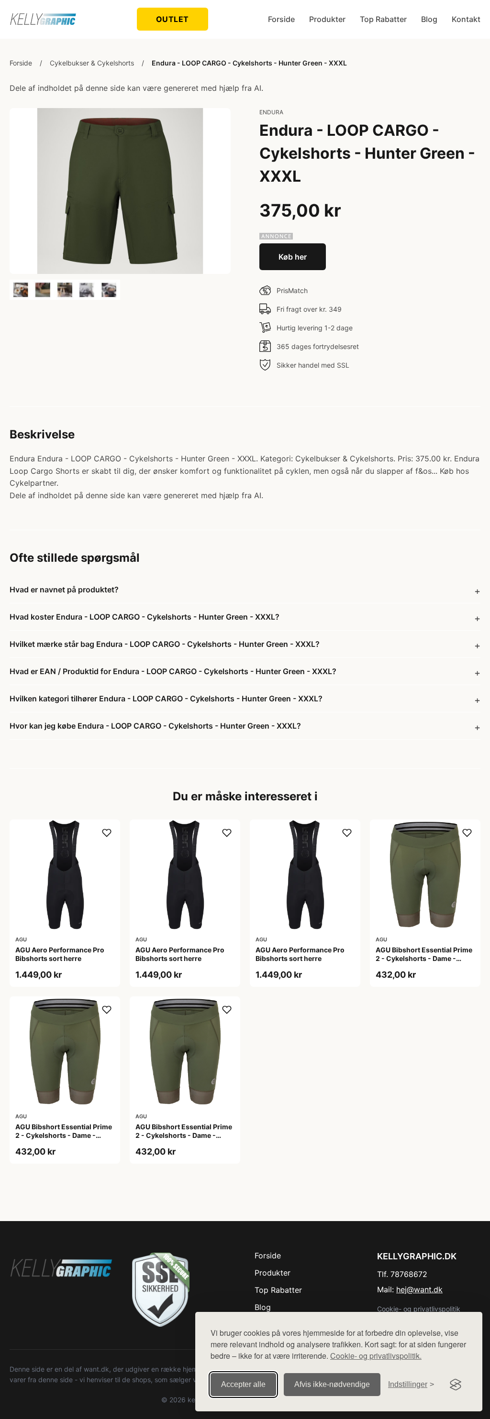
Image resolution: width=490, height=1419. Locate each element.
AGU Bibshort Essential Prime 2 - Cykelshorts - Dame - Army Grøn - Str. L (63, 1135)
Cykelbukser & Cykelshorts (92, 63)
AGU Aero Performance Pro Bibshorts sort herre (59, 954)
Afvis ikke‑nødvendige (332, 1384)
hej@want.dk (419, 1289)
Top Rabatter (383, 19)
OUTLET (172, 19)
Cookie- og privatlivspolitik (418, 1309)
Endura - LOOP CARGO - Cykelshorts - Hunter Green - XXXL (249, 63)
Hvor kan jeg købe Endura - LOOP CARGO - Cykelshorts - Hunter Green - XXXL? (155, 726)
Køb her (292, 257)
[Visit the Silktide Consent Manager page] (455, 1384)
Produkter (327, 19)
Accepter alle (243, 1384)
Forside (281, 19)
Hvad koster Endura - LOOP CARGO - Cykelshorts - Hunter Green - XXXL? (144, 617)
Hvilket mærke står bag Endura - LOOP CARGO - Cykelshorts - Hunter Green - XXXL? (165, 644)
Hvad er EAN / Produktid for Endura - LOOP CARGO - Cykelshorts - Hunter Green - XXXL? (173, 671)
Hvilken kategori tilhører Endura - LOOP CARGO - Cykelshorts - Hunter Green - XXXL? (166, 698)
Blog (429, 19)
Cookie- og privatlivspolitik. (376, 1355)
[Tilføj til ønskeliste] (106, 832)
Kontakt (466, 19)
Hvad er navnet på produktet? (64, 589)
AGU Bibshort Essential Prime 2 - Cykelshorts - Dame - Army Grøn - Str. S (183, 1135)
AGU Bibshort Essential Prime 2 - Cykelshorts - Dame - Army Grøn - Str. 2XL (424, 958)
